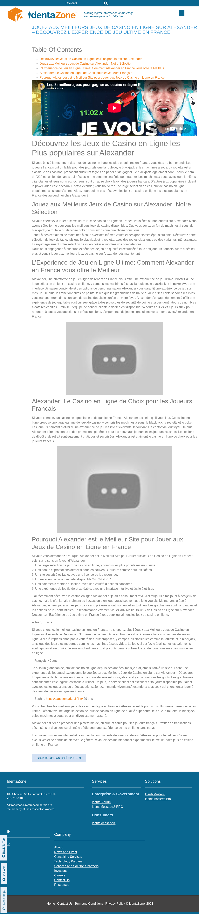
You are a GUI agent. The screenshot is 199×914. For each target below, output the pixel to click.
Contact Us (64, 903)
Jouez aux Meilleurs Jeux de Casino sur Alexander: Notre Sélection (86, 63)
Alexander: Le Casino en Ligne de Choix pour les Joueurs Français (86, 73)
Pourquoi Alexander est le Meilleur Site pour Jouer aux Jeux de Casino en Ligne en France (102, 77)
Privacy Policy (115, 903)
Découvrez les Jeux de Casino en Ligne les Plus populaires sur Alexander (91, 59)
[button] (181, 13)
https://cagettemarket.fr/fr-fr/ (64, 698)
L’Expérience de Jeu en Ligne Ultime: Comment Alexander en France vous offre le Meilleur (102, 68)
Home (51, 903)
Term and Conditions (89, 903)
